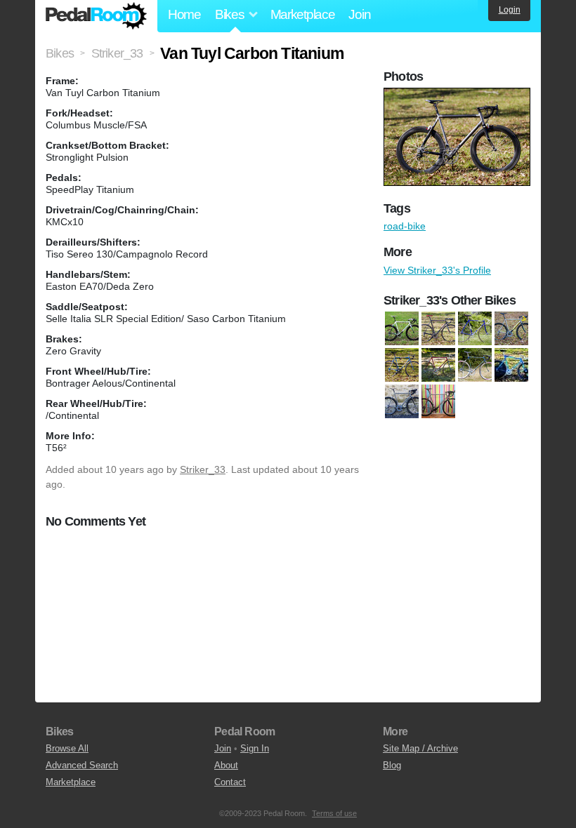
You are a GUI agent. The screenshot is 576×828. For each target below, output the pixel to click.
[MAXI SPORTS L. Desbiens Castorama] (402, 364)
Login (510, 10)
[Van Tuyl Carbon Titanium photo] (459, 94)
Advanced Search (82, 765)
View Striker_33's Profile (437, 270)
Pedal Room (96, 16)
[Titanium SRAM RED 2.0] (438, 401)
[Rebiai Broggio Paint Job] (475, 364)
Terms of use (334, 813)
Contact (230, 782)
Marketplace (302, 14)
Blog (392, 765)
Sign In (254, 748)
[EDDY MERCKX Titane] (438, 328)
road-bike (405, 226)
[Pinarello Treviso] (438, 364)
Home (184, 14)
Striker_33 (202, 469)
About (226, 765)
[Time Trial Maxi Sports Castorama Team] (511, 364)
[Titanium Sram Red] (402, 401)
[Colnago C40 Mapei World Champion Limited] (402, 328)
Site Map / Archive (420, 748)
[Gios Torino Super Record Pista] (475, 328)
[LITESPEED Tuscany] (511, 328)
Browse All (67, 748)
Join (359, 14)
